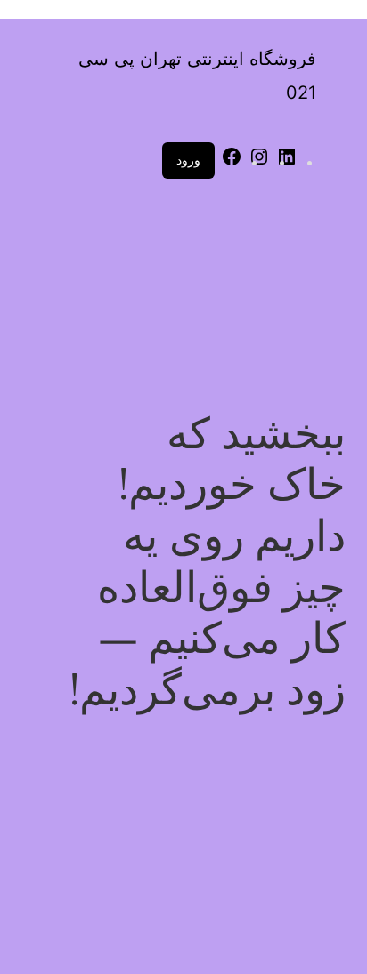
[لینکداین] (287, 162)
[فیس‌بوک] (231, 162)
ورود (188, 159)
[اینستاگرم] (259, 162)
